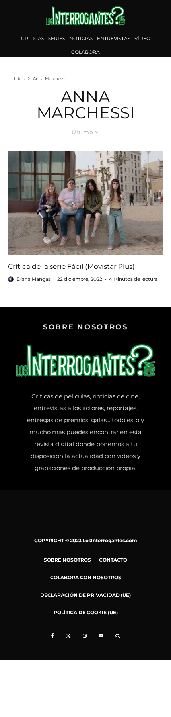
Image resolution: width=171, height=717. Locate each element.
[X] (68, 635)
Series (56, 38)
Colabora (85, 52)
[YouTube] (101, 635)
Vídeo (142, 38)
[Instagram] (85, 635)
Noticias (81, 38)
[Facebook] (52, 635)
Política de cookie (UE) (86, 612)
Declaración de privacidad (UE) (85, 595)
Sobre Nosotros (67, 560)
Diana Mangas (34, 279)
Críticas (32, 38)
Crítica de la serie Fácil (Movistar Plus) (71, 266)
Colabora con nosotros (85, 577)
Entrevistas (113, 38)
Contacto (113, 560)
